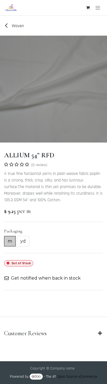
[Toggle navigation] (98, 7)
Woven (17, 26)
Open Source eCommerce (77, 376)
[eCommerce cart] (88, 8)
